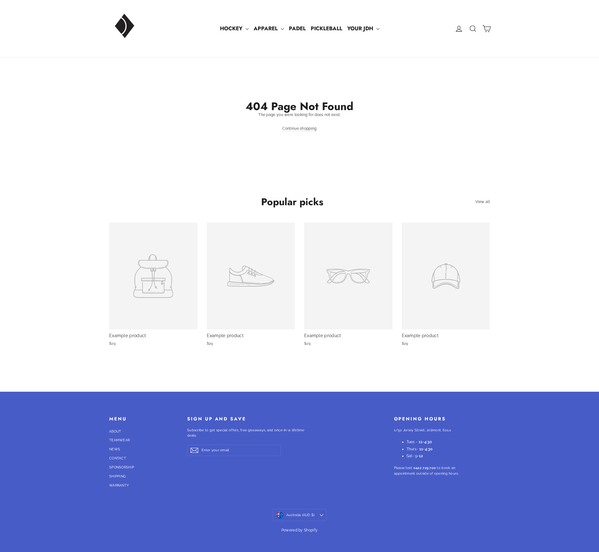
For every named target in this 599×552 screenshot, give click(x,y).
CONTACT (117, 458)
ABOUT (115, 431)
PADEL (297, 28)
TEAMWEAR (119, 440)
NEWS (114, 449)
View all (482, 202)
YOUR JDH (361, 28)
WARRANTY (119, 485)
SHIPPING (117, 476)
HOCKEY (232, 28)
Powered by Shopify (299, 530)
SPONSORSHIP (121, 467)
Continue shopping (299, 128)
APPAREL (266, 28)
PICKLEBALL (326, 28)
